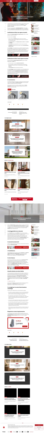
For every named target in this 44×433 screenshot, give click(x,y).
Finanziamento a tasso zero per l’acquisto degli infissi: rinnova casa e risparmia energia (24, 399)
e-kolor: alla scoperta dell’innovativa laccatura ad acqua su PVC (23, 173)
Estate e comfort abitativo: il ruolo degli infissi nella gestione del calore (17, 352)
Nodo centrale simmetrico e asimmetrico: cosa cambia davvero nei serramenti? (17, 139)
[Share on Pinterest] (5, 31)
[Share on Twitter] (5, 29)
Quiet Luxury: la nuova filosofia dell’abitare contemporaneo (36, 26)
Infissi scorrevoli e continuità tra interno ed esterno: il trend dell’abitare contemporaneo (36, 32)
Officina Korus (17, 137)
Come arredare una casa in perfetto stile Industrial (13, 340)
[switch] (17, 431)
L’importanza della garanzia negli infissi (9, 190)
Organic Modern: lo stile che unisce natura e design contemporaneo (36, 29)
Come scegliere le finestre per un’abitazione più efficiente (9, 416)
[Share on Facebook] (5, 28)
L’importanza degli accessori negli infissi (10, 173)
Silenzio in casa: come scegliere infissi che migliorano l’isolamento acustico (17, 379)
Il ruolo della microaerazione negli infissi (23, 190)
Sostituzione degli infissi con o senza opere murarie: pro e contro (23, 340)
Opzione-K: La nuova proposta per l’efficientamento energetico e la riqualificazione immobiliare (17, 152)
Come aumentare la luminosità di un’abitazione (12, 113)
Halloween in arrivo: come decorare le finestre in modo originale (23, 113)
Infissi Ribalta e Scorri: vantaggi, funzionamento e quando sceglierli (17, 126)
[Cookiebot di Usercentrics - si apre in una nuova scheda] (3, 431)
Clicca (8, 281)
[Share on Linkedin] (5, 33)
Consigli (22, 216)
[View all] (35, 39)
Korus (18, 127)
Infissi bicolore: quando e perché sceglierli (23, 416)
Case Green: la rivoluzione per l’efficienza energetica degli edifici (10, 399)
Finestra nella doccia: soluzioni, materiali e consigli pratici (17, 365)
